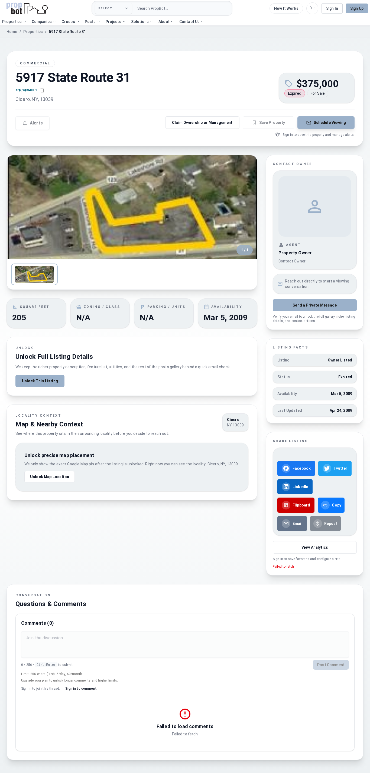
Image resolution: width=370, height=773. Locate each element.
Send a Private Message (315, 305)
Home (12, 31)
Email (298, 523)
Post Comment (331, 665)
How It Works (286, 8)
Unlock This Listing (40, 381)
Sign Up (356, 8)
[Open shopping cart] (312, 8)
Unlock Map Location (49, 477)
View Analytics (314, 547)
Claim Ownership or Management (202, 122)
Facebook (302, 468)
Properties (33, 31)
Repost (330, 523)
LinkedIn (300, 487)
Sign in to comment (81, 688)
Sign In (332, 8)
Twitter (340, 468)
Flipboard (301, 505)
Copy (336, 505)
